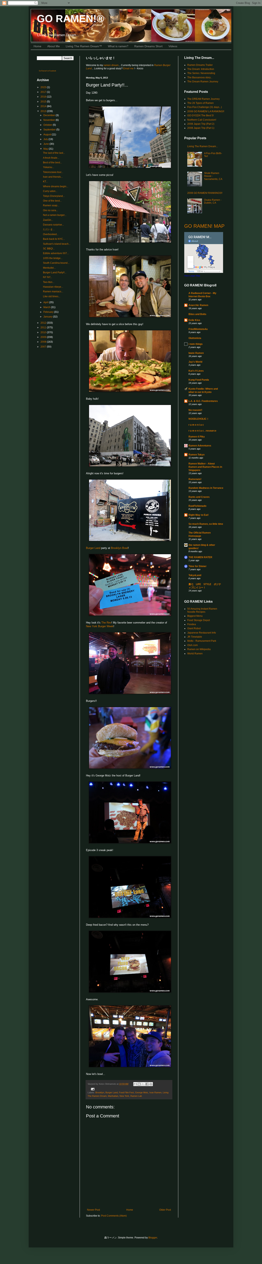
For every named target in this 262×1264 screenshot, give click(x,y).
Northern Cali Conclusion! (201, 119)
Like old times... (51, 296)
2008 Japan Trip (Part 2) (200, 123)
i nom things (196, 344)
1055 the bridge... (52, 258)
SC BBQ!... (49, 248)
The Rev (106, 622)
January (48, 316)
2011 (44, 327)
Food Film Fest (126, 1092)
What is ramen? (118, 46)
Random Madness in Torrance (206, 488)
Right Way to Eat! (199, 515)
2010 (44, 332)
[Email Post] (92, 1089)
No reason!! (195, 410)
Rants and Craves (199, 497)
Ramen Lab (136, 1096)
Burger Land (93, 548)
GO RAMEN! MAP (204, 226)
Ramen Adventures (200, 445)
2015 (44, 101)
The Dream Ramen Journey (202, 81)
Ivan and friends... (53, 176)
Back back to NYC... (54, 239)
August (47, 134)
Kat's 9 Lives (196, 370)
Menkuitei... (49, 267)
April (46, 302)
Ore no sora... (50, 210)
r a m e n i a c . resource (202, 430)
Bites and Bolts (197, 314)
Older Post (165, 1209)
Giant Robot (194, 628)
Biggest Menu (195, 616)
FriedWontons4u (198, 329)
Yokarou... (48, 167)
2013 (44, 111)
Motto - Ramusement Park (201, 640)
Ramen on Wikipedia (199, 649)
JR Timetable (194, 636)
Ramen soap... (51, 205)
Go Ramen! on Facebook (47, 71)
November (49, 120)
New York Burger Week (99, 626)
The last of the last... (54, 152)
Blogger (152, 1237)
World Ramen (195, 653)
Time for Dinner (198, 566)
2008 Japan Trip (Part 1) (200, 128)
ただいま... (49, 229)
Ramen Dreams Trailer (200, 65)
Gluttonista (195, 338)
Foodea (191, 624)
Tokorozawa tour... (53, 172)
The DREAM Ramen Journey (203, 99)
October (48, 124)
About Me (53, 46)
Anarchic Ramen (198, 305)
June (46, 143)
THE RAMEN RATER (200, 557)
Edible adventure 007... (56, 253)
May (46, 148)
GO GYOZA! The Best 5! (200, 115)
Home (37, 46)
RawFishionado (197, 506)
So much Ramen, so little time (206, 524)
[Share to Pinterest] (151, 1084)
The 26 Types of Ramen (200, 103)
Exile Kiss (194, 320)
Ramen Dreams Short (148, 46)
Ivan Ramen (155, 1092)
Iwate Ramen (196, 353)
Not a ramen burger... (54, 215)
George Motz (141, 1092)
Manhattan (113, 1096)
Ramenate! (195, 479)
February (48, 312)
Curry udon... (50, 191)
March (47, 307)
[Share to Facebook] (147, 1084)
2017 (44, 92)
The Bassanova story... (199, 77)
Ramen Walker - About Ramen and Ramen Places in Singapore (205, 467)
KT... (45, 181)
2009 (44, 337)
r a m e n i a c (196, 424)
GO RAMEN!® (70, 18)
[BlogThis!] (139, 1084)
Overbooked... (51, 234)
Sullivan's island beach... (56, 243)
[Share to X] (143, 1084)
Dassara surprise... (53, 224)
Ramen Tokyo (196, 454)
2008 (44, 341)
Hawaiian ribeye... (53, 286)
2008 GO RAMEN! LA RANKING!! (205, 111)
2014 (44, 106)
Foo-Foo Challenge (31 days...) (204, 107)
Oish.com (192, 645)
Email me (128, 68)
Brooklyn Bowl (119, 548)
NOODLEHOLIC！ (199, 418)
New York (124, 1096)
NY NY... (47, 277)
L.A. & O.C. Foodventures (203, 401)
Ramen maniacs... (53, 291)
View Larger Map (192, 276)
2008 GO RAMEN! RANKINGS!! (204, 193)
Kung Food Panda (199, 379)
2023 (44, 87)
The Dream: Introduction (200, 69)
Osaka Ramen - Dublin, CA (212, 201)
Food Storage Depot (198, 620)
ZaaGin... (48, 220)
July (46, 139)
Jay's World (195, 361)
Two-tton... (48, 282)
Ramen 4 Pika (197, 436)
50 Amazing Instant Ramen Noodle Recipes (202, 610)
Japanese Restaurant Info (201, 632)
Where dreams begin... (55, 186)
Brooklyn (99, 1092)
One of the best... (52, 200)
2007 (44, 346)
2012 (44, 322)
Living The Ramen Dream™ (84, 46)
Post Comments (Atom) (114, 1215)
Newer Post (93, 1209)
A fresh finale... (51, 157)
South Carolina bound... (56, 262)
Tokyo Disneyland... (54, 196)
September (49, 129)
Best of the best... (52, 162)
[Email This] (135, 1084)
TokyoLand (195, 575)
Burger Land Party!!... (54, 272)
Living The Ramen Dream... (202, 146)
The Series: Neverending (201, 73)
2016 (44, 96)
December (49, 115)
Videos (172, 46)
